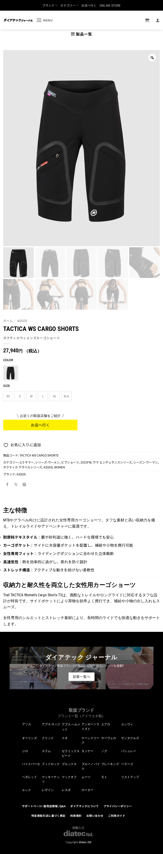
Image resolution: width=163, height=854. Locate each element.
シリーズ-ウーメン (47, 462)
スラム (46, 751)
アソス (26, 724)
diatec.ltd (85, 842)
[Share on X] (16, 484)
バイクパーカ (31, 764)
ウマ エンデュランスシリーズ (112, 462)
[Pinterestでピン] (24, 484)
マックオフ (69, 777)
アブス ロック (51, 724)
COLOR (8, 360)
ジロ (25, 751)
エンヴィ (127, 724)
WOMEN (59, 467)
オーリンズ (29, 738)
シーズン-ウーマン (145, 462)
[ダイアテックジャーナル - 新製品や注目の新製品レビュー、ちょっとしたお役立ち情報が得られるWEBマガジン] (18, 20)
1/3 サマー (27, 462)
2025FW (85, 462)
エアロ (105, 724)
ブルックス (69, 764)
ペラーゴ (127, 764)
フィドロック (51, 764)
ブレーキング (110, 764)
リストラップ (130, 777)
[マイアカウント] (158, 20)
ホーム (8, 320)
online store (110, 5)
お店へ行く (88, 5)
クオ (65, 738)
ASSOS (22, 320)
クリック (48, 738)
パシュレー (128, 751)
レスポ (66, 790)
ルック (26, 790)
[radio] (10, 372)
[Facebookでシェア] (7, 484)
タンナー (87, 751)
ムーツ (86, 777)
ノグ (104, 751)
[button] (44, 20)
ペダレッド (29, 777)
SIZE (6, 385)
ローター (87, 790)
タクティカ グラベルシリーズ (22, 467)
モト (104, 777)
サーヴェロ (108, 738)
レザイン (48, 790)
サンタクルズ (130, 738)
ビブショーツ (70, 462)
